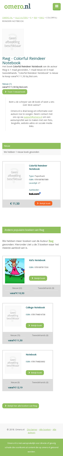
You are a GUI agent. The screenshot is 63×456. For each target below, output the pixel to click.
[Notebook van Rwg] (13, 363)
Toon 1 (16, 91)
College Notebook (35, 307)
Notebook (31, 354)
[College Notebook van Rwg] (13, 316)
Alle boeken (45, 429)
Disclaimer (32, 429)
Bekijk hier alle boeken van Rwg (22, 405)
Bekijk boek (44, 203)
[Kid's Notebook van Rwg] (14, 270)
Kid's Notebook (37, 260)
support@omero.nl (33, 117)
